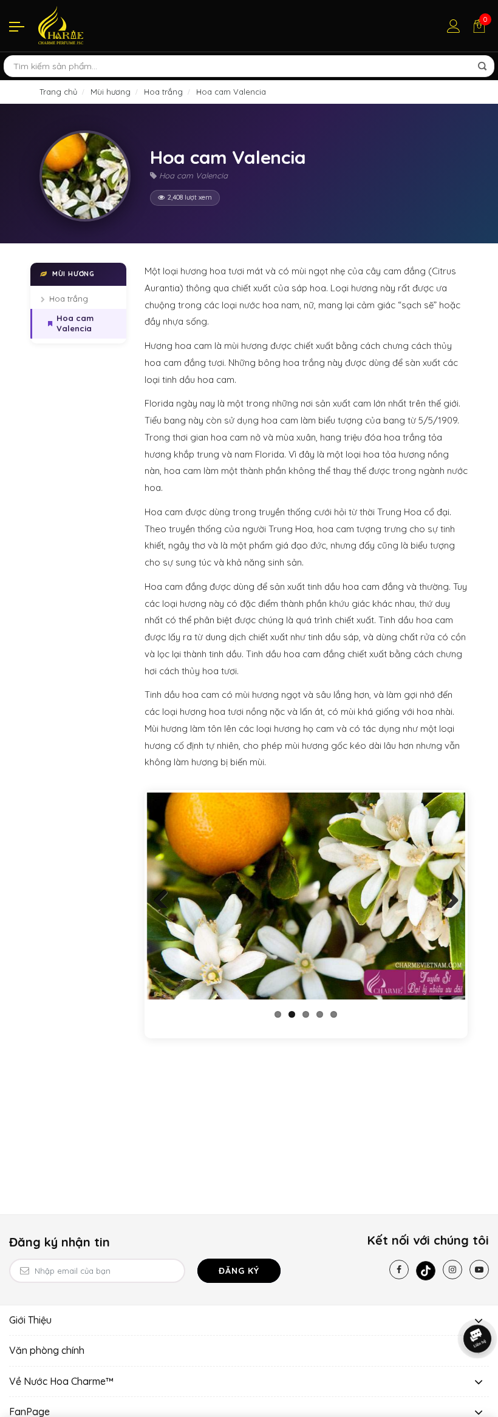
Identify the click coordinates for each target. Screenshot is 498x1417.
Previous (165, 896)
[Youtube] (479, 1269)
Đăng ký (239, 1270)
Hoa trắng (68, 298)
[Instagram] (452, 1269)
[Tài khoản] (453, 26)
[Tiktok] (425, 1270)
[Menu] (16, 26)
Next (447, 896)
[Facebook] (399, 1269)
